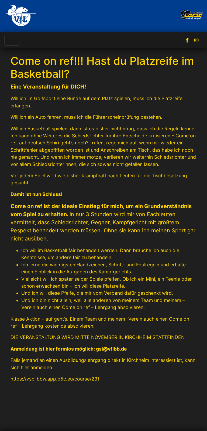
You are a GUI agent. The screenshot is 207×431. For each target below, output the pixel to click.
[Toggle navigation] (11, 40)
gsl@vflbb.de (111, 349)
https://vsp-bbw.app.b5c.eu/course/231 (55, 379)
